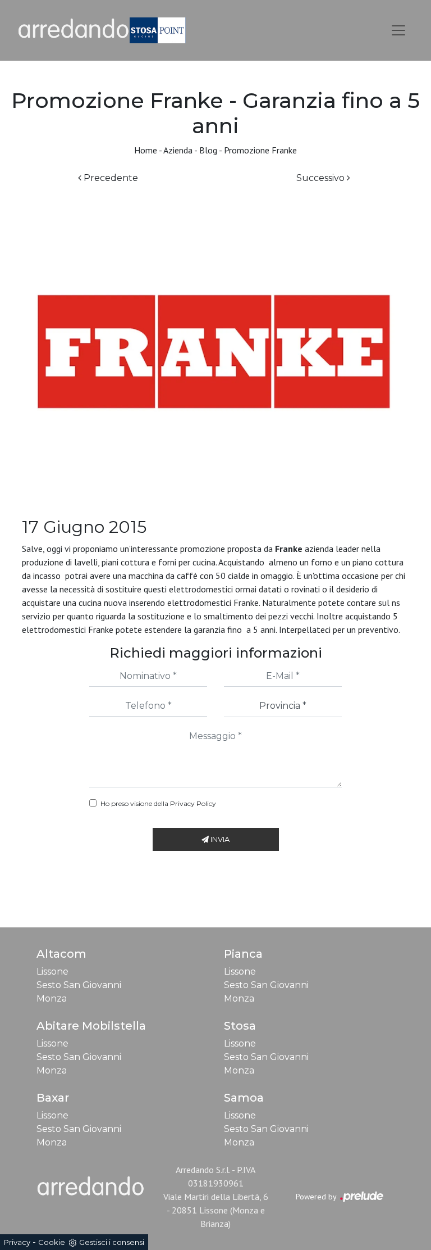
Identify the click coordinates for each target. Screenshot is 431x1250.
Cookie (51, 1242)
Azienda (177, 150)
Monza (51, 998)
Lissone (52, 971)
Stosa (240, 1025)
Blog (208, 150)
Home (145, 150)
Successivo (321, 178)
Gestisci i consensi (111, 1242)
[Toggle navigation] (398, 30)
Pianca (243, 954)
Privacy (17, 1242)
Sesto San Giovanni (78, 985)
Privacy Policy (193, 803)
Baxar (52, 1097)
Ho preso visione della (158, 803)
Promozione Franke (260, 150)
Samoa (244, 1097)
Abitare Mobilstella (91, 1025)
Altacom (61, 954)
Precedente (109, 178)
